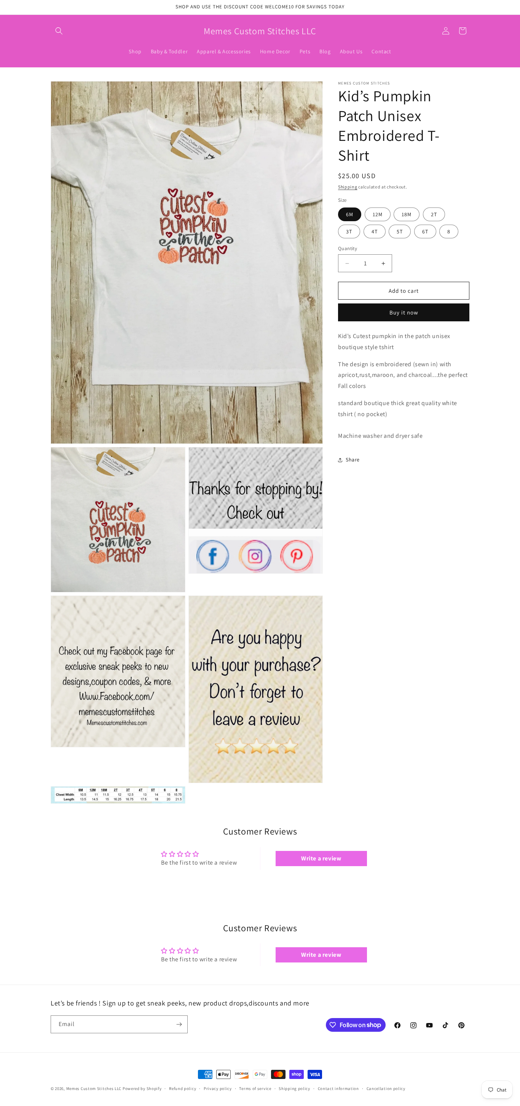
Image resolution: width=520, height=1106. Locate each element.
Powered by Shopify (142, 1088)
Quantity (347, 248)
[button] (59, 30)
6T (425, 231)
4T (375, 231)
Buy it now (403, 312)
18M (407, 214)
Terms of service (255, 1088)
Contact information (338, 1088)
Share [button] (353, 459)
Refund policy (182, 1088)
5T (400, 231)
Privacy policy (218, 1088)
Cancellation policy (386, 1088)
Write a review (321, 858)
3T (349, 231)
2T (434, 214)
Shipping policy (294, 1088)
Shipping (347, 187)
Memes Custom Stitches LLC (94, 1088)
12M (378, 214)
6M (349, 214)
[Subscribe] (179, 1024)
